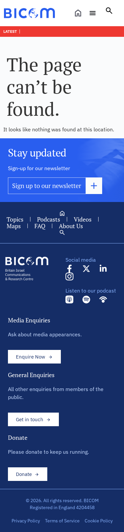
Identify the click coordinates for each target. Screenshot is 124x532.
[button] (109, 13)
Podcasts (48, 219)
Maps (14, 226)
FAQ (39, 226)
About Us (71, 226)
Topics (15, 219)
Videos (83, 219)
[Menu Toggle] (92, 13)
